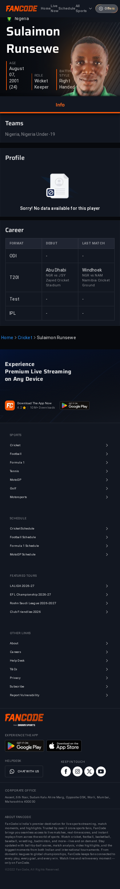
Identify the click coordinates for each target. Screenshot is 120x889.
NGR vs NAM (92, 275)
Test (14, 299)
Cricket (25, 337)
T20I (14, 277)
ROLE (38, 75)
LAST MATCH (93, 243)
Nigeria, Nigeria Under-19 (30, 134)
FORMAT (17, 243)
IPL (13, 313)
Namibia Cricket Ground (96, 282)
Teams (14, 123)
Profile (15, 157)
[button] (60, 105)
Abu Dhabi (56, 270)
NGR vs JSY (56, 275)
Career (14, 230)
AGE (12, 63)
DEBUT (52, 243)
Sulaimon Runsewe (33, 40)
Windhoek (92, 270)
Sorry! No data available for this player (60, 208)
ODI (13, 255)
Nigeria (22, 18)
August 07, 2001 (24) (16, 77)
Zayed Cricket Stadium (58, 282)
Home (7, 337)
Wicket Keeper (41, 83)
